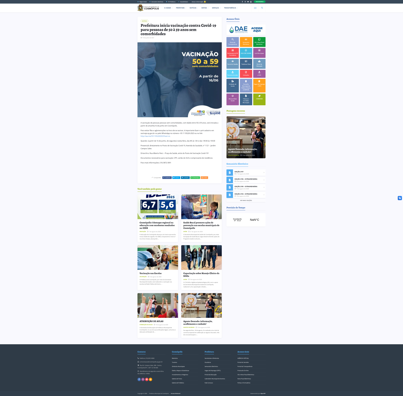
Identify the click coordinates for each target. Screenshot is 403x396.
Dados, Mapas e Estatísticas (180, 370)
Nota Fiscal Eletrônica (244, 379)
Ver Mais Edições (246, 200)
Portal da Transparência (244, 366)
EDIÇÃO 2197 (239, 172)
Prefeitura (180, 8)
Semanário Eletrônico (157, 2)
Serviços (215, 8)
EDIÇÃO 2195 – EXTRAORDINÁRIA (246, 186)
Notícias (193, 8)
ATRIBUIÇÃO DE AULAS (151, 321)
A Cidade (167, 8)
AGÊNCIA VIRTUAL (243, 358)
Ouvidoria (208, 362)
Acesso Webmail (175, 393)
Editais (204, 8)
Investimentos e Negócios (180, 375)
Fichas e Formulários (243, 383)
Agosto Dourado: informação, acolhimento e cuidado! (198, 323)
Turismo (174, 362)
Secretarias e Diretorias (212, 358)
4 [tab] (263, 118)
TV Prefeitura (171, 2)
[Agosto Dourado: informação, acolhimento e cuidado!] (201, 305)
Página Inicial (143, 2)
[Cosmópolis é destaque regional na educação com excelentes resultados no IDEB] (157, 206)
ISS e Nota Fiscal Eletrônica (245, 375)
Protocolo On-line (243, 370)
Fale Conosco (209, 383)
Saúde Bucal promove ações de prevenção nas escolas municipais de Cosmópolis (201, 225)
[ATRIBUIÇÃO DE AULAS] (157, 305)
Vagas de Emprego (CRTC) (213, 370)
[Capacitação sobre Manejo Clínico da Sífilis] (201, 257)
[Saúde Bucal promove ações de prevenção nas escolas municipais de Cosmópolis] (201, 206)
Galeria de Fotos (177, 379)
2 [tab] (260, 118)
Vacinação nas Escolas (151, 273)
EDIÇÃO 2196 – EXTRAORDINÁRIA (246, 179)
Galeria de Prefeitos (178, 383)
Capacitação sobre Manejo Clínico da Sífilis (201, 275)
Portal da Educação (211, 375)
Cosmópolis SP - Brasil (246, 220)
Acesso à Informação (197, 2)
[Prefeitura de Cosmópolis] (148, 7)
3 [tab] (262, 118)
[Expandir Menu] (255, 8)
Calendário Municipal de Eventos (215, 379)
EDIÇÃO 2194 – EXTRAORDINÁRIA (246, 194)
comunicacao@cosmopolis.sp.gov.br (151, 362)
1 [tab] (259, 118)
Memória (175, 358)
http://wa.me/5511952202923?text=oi (155, 136)
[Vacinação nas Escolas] (157, 257)
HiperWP (263, 393)
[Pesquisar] (262, 8)
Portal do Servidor (243, 362)
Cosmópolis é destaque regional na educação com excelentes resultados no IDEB (157, 225)
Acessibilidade (184, 2)
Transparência (230, 8)
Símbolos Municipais (178, 366)
